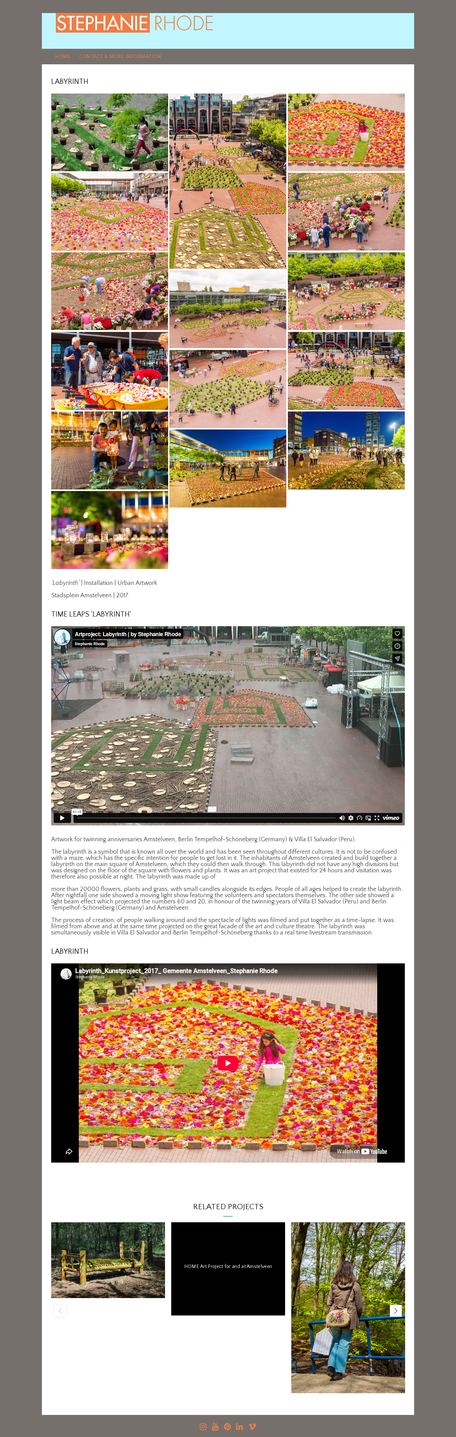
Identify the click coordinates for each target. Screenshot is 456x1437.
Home (62, 56)
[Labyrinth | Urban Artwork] (109, 132)
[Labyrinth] (227, 181)
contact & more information (120, 56)
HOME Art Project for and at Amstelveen (228, 1266)
